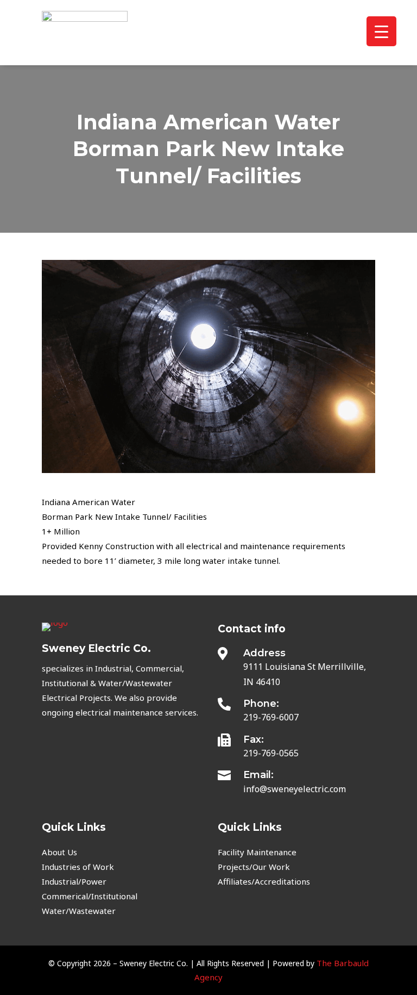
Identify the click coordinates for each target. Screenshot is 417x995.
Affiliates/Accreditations (264, 881)
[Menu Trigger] (381, 31)
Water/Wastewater (79, 910)
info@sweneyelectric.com (294, 789)
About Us (59, 852)
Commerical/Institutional (89, 896)
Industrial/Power (74, 881)
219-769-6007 (271, 717)
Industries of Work (78, 866)
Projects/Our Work (254, 866)
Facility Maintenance (257, 852)
